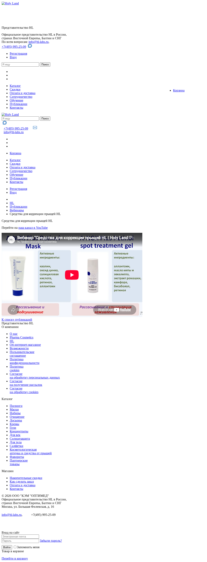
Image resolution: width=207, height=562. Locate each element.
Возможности (19, 348)
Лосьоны (16, 420)
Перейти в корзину (15, 558)
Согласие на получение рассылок (26, 382)
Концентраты (19, 431)
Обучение (16, 100)
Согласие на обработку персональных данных (35, 375)
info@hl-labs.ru (39, 42)
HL (12, 203)
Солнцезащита (20, 438)
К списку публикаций (17, 319)
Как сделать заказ (22, 481)
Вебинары (17, 210)
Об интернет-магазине (25, 344)
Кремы (14, 424)
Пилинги (16, 406)
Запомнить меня (28, 547)
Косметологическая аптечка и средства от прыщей (31, 451)
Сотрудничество (21, 96)
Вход (13, 57)
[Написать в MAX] (30, 46)
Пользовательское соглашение (22, 353)
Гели (13, 427)
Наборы (15, 413)
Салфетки (16, 446)
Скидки (15, 89)
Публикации (18, 104)
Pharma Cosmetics (21, 337)
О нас (14, 333)
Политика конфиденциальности (24, 361)
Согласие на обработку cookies (24, 390)
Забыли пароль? (51, 540)
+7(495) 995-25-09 (14, 46)
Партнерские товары (19, 462)
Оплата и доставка (22, 93)
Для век (15, 435)
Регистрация (18, 53)
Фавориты (17, 457)
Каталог (15, 85)
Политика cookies (16, 368)
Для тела (16, 442)
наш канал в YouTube (33, 227)
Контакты (16, 107)
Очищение (17, 416)
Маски (14, 409)
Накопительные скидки (26, 478)
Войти (7, 547)
